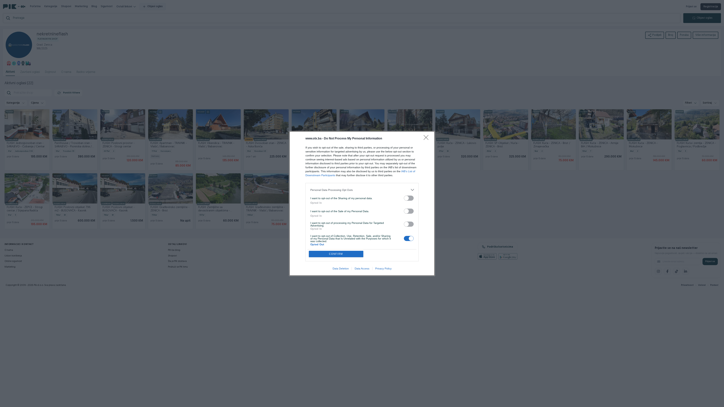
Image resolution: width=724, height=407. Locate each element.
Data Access (362, 268)
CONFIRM (336, 253)
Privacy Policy (383, 268)
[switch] (409, 198)
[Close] (427, 138)
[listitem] (362, 190)
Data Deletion (341, 268)
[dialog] (362, 203)
